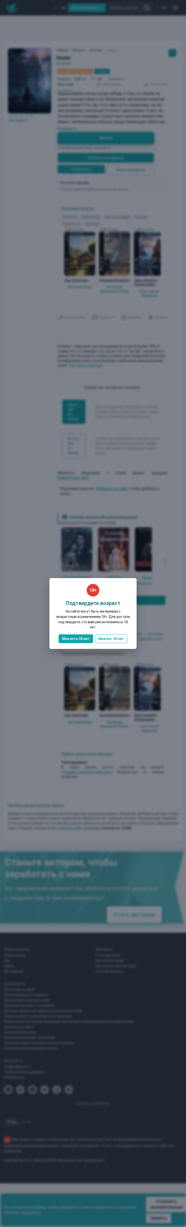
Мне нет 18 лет (111, 639)
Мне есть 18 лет (75, 639)
